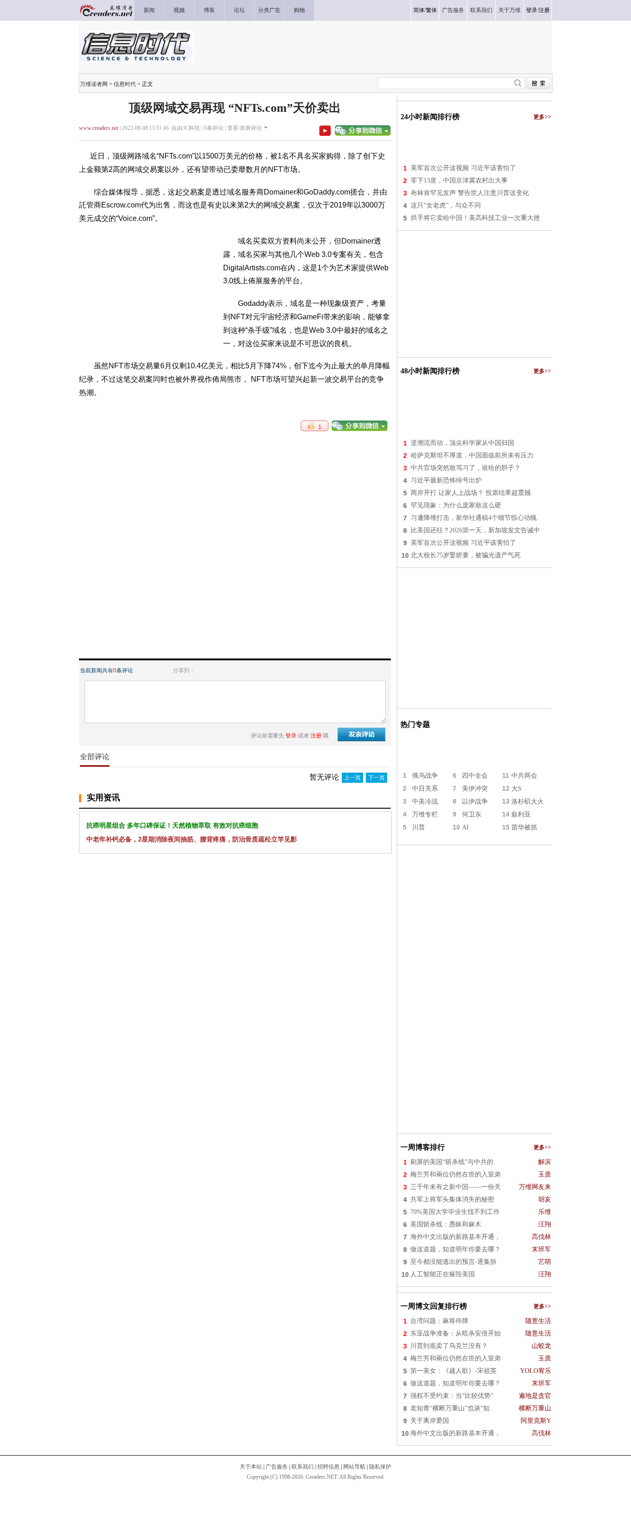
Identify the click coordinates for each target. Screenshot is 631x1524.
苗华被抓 (524, 827)
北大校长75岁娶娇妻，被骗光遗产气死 (466, 555)
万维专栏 (425, 814)
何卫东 (471, 814)
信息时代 (125, 84)
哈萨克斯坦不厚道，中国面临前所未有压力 (472, 455)
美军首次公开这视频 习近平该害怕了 (463, 168)
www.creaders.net (98, 128)
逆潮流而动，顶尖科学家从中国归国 (462, 442)
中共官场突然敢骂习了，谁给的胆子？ (466, 467)
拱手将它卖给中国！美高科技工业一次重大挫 (475, 217)
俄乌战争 (425, 775)
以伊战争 (475, 801)
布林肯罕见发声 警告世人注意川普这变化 (470, 192)
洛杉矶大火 (527, 801)
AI (465, 827)
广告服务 (277, 1466)
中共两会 (524, 775)
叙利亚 (521, 814)
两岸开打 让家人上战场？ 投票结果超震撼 (471, 492)
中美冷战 (425, 801)
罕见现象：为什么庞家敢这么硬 (456, 505)
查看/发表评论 (244, 128)
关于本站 (251, 1466)
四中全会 (475, 775)
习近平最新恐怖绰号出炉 (446, 480)
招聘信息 (328, 1466)
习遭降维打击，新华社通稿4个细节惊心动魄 (474, 517)
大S (516, 788)
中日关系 (425, 788)
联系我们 (302, 1466)
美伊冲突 (475, 788)
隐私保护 (380, 1466)
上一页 (352, 777)
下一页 (376, 777)
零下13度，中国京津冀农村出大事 (459, 180)
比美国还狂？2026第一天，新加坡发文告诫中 (475, 530)
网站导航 (354, 1466)
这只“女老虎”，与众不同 (446, 205)
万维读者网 (94, 84)
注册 (544, 10)
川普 (418, 827)
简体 (419, 10)
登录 (531, 10)
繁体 (431, 10)
